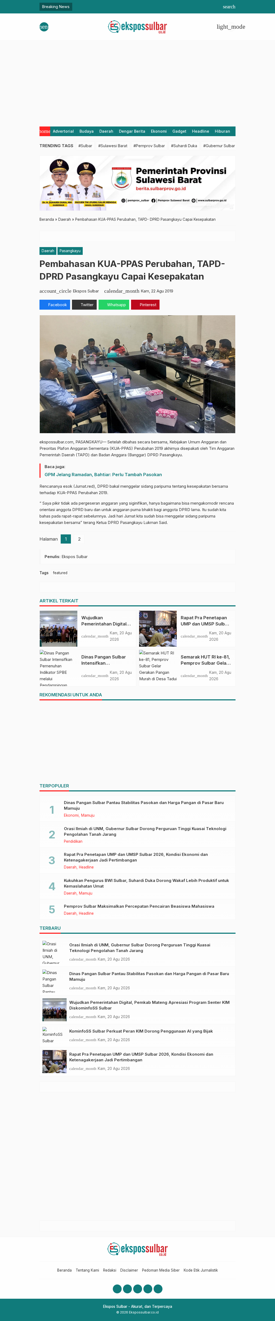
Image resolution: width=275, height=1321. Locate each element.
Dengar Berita (132, 131)
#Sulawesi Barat (112, 145)
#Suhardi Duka (184, 145)
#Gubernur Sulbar (219, 145)
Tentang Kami (87, 1270)
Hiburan (222, 131)
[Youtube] (137, 1288)
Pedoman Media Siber (161, 1270)
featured (60, 573)
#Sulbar (85, 145)
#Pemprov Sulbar (149, 145)
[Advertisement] (137, 80)
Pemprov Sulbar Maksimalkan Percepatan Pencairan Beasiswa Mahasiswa (139, 906)
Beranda (64, 1270)
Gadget (179, 131)
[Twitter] (147, 1288)
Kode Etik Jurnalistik (201, 1270)
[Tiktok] (158, 1288)
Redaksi (109, 1270)
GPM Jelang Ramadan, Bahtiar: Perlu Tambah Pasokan (103, 474)
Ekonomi (159, 131)
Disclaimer (129, 1270)
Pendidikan (73, 842)
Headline (200, 131)
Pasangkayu (70, 251)
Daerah (106, 131)
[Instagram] (127, 1288)
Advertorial (63, 131)
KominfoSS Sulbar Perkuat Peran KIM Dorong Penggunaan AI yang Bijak (141, 1031)
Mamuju (88, 815)
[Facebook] (117, 1288)
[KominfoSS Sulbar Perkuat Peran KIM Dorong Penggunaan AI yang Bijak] (54, 1035)
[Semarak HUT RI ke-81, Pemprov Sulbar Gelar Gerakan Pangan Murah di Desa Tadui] (158, 668)
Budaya (86, 131)
